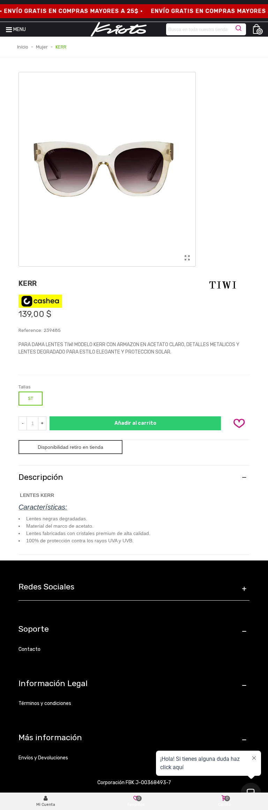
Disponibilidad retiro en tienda (70, 447)
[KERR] (187, 258)
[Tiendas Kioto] (118, 29)
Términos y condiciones (44, 703)
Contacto (29, 649)
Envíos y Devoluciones (43, 758)
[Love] (239, 423)
